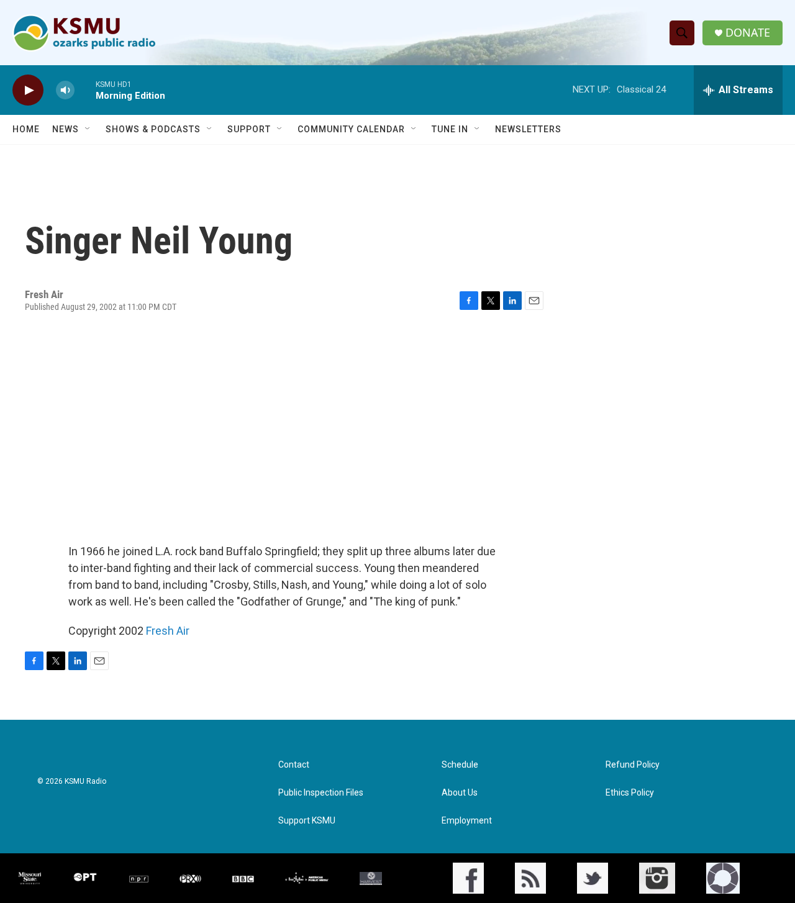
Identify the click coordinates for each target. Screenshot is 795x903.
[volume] (65, 90)
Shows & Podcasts (153, 129)
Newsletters (528, 129)
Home (26, 129)
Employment (467, 820)
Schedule (460, 764)
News (65, 129)
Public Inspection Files (320, 792)
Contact (293, 764)
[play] (28, 90)
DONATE (747, 32)
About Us (460, 792)
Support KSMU (306, 820)
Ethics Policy (630, 792)
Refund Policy (633, 764)
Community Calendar (351, 129)
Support (249, 129)
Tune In (450, 129)
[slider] (85, 89)
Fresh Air (167, 630)
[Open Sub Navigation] (88, 129)
